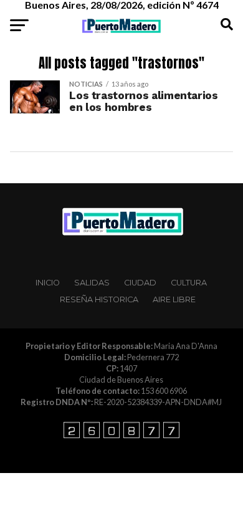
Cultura (189, 282)
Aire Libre (174, 299)
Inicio (48, 282)
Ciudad (140, 282)
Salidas (92, 282)
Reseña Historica (99, 299)
